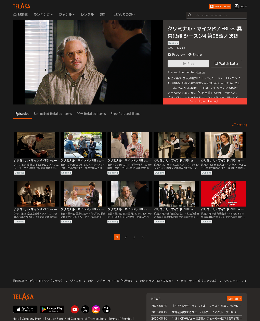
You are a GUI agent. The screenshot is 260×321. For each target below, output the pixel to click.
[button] (220, 6)
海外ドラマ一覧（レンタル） (199, 281)
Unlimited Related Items (53, 113)
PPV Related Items (91, 113)
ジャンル (75, 281)
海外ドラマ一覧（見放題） (157, 281)
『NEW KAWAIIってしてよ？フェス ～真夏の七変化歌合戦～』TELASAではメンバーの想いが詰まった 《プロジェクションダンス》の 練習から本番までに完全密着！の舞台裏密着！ (207, 306)
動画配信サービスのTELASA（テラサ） (38, 281)
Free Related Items (125, 113)
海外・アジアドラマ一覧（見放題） (110, 281)
